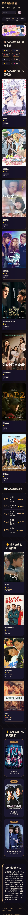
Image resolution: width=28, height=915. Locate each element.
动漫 (19, 8)
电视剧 (8, 8)
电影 (3, 8)
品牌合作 (19, 908)
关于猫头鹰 (4, 908)
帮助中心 (12, 908)
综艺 (14, 8)
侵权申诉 (10, 910)
